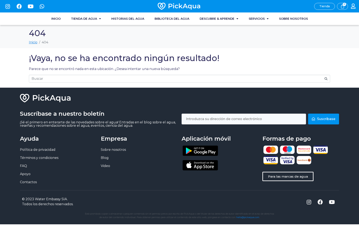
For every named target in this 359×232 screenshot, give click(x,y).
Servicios (257, 19)
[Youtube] (30, 6)
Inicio (56, 19)
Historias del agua (127, 19)
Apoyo (25, 174)
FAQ (23, 166)
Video (105, 166)
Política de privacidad (37, 150)
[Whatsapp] (42, 6)
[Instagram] (7, 6)
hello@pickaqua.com (247, 217)
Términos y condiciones (39, 158)
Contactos (28, 182)
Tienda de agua (84, 19)
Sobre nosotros (293, 19)
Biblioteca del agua (172, 19)
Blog (105, 158)
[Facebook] (19, 6)
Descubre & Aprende (217, 19)
